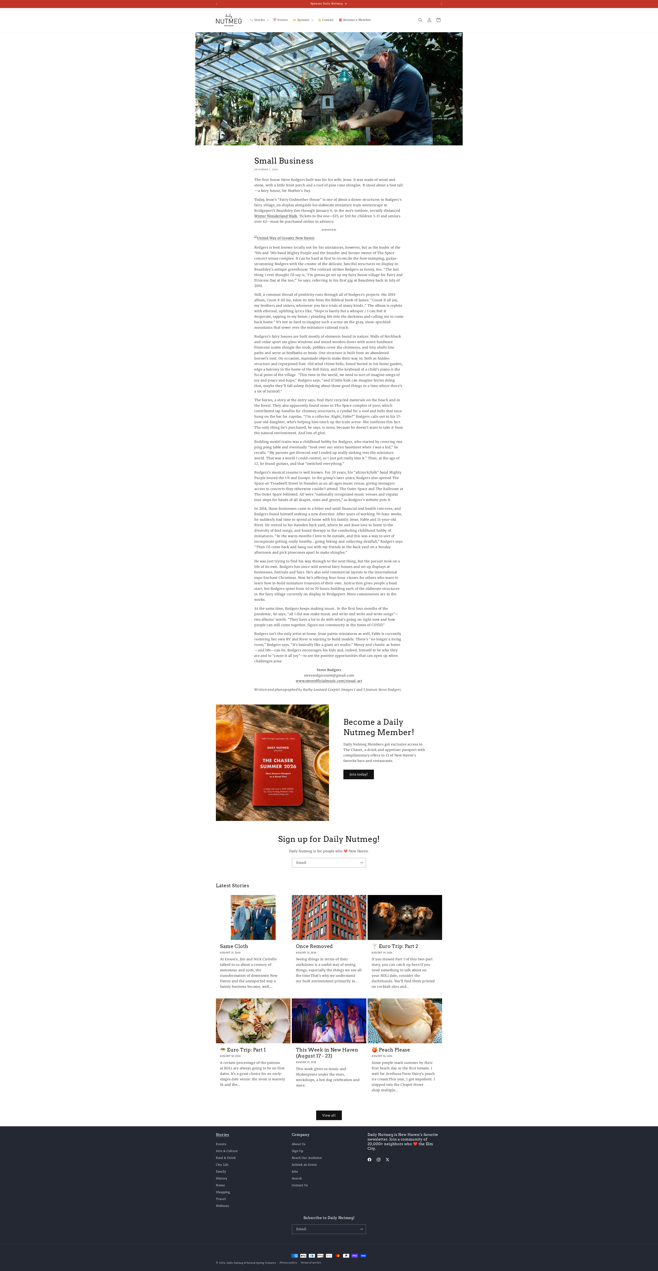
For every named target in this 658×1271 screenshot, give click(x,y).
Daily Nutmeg (235, 1262)
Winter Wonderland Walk (275, 216)
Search (297, 1178)
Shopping (223, 1192)
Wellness (222, 1206)
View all (329, 1115)
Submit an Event (304, 1165)
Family (221, 1171)
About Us (299, 1144)
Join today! (359, 775)
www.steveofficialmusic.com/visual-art (329, 681)
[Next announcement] (441, 4)
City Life (222, 1165)
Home (220, 1185)
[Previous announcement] (216, 4)
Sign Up (297, 1151)
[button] (258, 20)
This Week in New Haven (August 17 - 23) (327, 1053)
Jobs (295, 1171)
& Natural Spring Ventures (260, 1262)
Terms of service (311, 1262)
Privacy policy (288, 1262)
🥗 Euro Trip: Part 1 (243, 1050)
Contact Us (300, 1185)
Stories (222, 1134)
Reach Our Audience (307, 1158)
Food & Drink (226, 1158)
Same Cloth (234, 946)
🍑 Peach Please (391, 1050)
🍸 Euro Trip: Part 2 (395, 946)
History (221, 1178)
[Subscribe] (361, 863)
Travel (221, 1199)
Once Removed (314, 946)
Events (221, 1144)
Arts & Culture (227, 1151)
